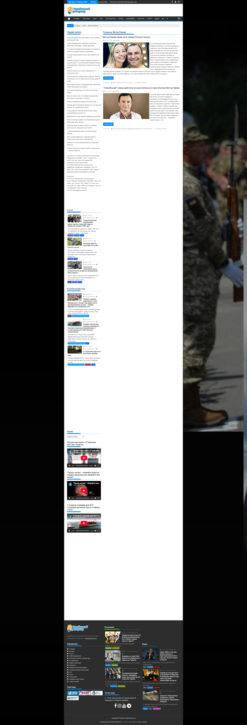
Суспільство (110, 19)
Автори (71, 651)
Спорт (149, 19)
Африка (145, 708)
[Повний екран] (98, 466)
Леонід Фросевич (89, 218)
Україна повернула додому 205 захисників (81, 101)
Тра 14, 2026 (165, 649)
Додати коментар (141, 82)
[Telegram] (129, 707)
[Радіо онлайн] (163, 18)
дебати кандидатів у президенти (131, 129)
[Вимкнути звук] (95, 466)
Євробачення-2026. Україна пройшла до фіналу (83, 116)
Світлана (135, 632)
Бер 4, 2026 (126, 668)
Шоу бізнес (157, 667)
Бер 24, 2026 (88, 294)
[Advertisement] (145, 10)
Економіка (130, 19)
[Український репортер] (68, 18)
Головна (72, 649)
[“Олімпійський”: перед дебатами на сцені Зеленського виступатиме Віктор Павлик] (126, 94)
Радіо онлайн (74, 681)
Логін (71, 674)
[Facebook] (115, 707)
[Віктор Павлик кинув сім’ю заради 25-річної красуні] (126, 44)
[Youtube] (124, 707)
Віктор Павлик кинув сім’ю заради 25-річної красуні (126, 37)
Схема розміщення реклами (79, 670)
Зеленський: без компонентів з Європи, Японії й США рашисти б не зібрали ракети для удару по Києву (84, 78)
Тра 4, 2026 (164, 691)
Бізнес (107, 686)
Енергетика (114, 686)
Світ (101, 19)
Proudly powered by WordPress (110, 722)
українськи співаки (127, 82)
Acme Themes (142, 722)
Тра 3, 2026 (87, 215)
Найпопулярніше (75, 656)
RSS (70, 672)
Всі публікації (73, 660)
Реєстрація (73, 677)
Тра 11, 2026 (165, 670)
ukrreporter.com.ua (91, 638)
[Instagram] (120, 707)
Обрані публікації (75, 663)
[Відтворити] (70, 466)
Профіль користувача (76, 679)
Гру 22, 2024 (88, 347)
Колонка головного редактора (81, 316)
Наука (120, 19)
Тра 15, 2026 (127, 632)
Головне (76, 19)
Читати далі (108, 78)
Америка (108, 665)
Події (95, 19)
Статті (81, 235)
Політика (86, 19)
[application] (84, 457)
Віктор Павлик (117, 82)
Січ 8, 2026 (87, 319)
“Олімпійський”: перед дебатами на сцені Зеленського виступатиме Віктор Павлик (141, 88)
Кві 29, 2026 (87, 239)
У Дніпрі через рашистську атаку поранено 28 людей (109, 2)
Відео (157, 19)
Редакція (117, 40)
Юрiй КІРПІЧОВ (88, 241)
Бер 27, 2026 (127, 651)
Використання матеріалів (78, 667)
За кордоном (156, 708)
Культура (140, 19)
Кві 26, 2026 (87, 262)
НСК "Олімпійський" (146, 129)
